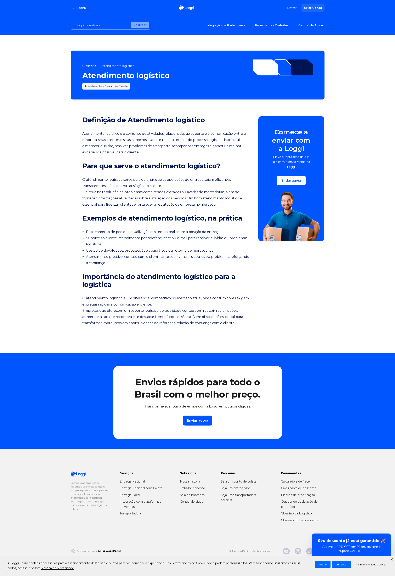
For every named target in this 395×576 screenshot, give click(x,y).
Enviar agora (291, 180)
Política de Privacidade (57, 568)
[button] (370, 564)
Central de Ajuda (310, 25)
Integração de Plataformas (225, 25)
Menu (81, 8)
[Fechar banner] (385, 539)
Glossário (89, 66)
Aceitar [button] (322, 564)
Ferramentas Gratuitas (271, 25)
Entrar (292, 8)
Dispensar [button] (342, 564)
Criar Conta (313, 8)
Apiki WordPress (109, 551)
